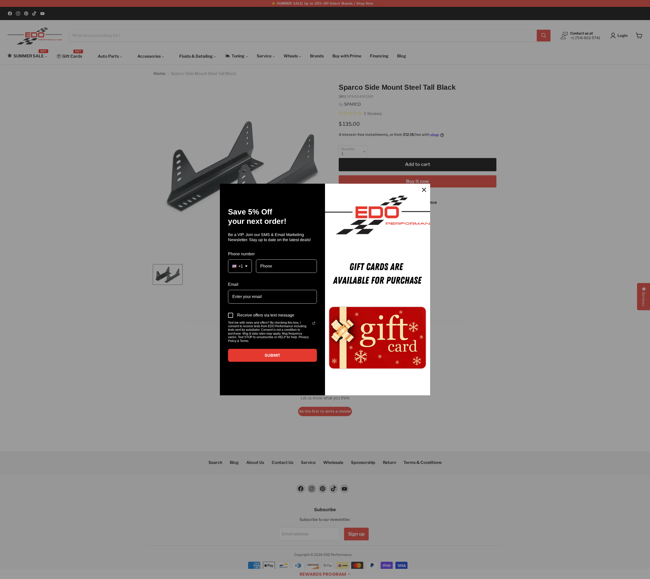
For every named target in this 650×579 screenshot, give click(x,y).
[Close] (424, 190)
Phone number (241, 254)
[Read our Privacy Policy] (314, 323)
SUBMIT (272, 355)
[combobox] (240, 266)
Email (233, 284)
